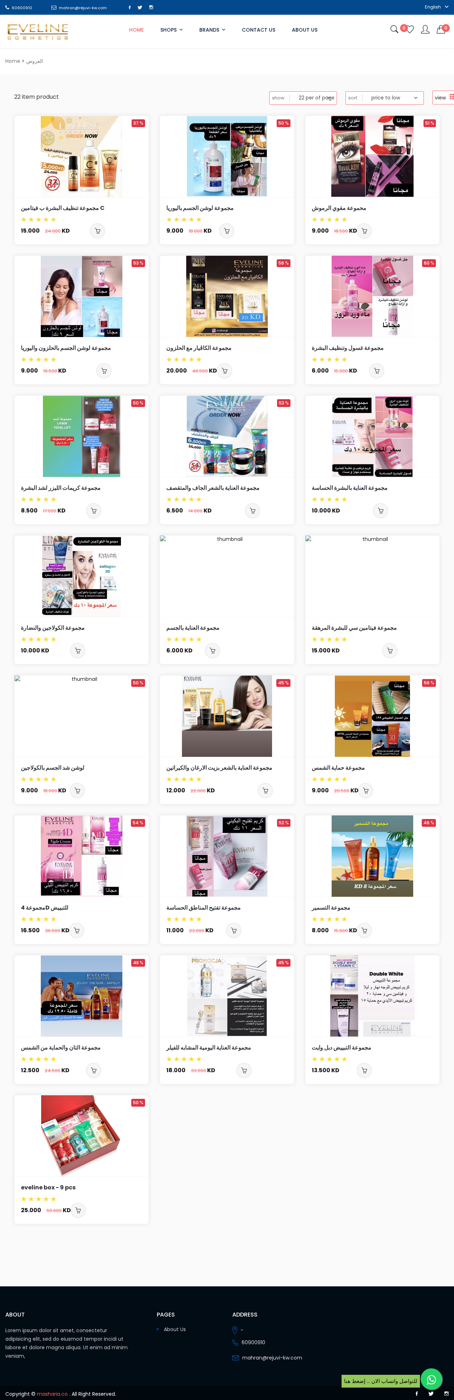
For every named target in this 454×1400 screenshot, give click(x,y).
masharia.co (52, 1394)
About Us (304, 29)
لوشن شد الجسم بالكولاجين (52, 768)
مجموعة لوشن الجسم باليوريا (200, 208)
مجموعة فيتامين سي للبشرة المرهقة (354, 628)
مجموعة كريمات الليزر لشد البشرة (61, 488)
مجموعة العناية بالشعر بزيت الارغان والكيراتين (219, 768)
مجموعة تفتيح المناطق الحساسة (203, 908)
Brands (210, 29)
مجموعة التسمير (331, 908)
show (278, 97)
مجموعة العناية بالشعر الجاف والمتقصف (213, 488)
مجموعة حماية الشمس (338, 768)
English (433, 7)
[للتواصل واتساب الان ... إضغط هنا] (431, 1378)
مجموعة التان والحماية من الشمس (61, 1047)
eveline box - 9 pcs (48, 1187)
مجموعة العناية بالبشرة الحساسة (350, 488)
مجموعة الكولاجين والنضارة (53, 628)
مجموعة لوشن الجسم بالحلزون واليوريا (66, 348)
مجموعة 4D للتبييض (44, 908)
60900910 (21, 8)
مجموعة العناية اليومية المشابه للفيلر (208, 1047)
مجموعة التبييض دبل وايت (341, 1047)
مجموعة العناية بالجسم (193, 628)
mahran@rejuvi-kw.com (82, 8)
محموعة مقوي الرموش (339, 208)
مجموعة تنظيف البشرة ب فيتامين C (63, 208)
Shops (169, 29)
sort (352, 97)
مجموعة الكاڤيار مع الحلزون (199, 348)
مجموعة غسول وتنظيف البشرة (348, 348)
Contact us (258, 29)
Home (136, 29)
